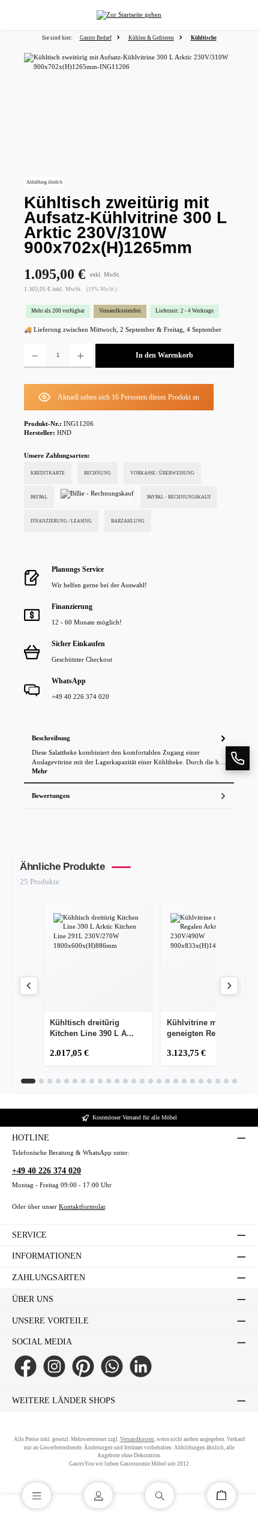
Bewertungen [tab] (51, 795)
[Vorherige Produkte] (29, 986)
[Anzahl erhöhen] (80, 356)
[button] (238, 758)
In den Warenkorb (164, 355)
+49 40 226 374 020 (46, 1170)
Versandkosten (137, 1439)
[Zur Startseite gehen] (129, 15)
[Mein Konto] (98, 1495)
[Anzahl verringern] (35, 356)
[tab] (129, 754)
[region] (129, 120)
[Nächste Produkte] (229, 986)
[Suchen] (159, 1495)
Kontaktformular (82, 1206)
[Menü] (36, 1495)
